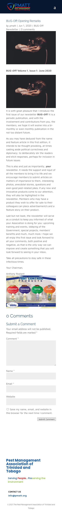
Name (10, 371)
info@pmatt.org (17, 495)
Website (10, 396)
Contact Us (14, 491)
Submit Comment (47, 419)
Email (10, 383)
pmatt (12, 25)
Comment (12, 338)
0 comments (28, 29)
